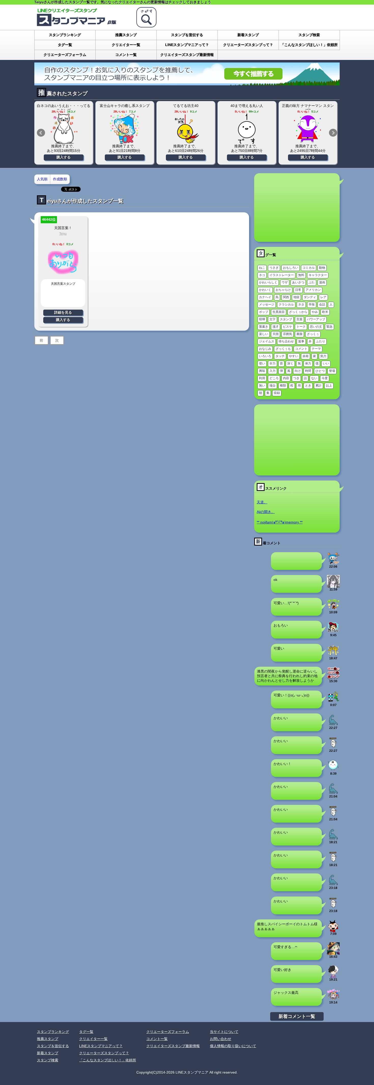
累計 (318, 385)
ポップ (263, 312)
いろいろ (265, 356)
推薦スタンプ (126, 35)
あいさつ (298, 282)
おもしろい (290, 267)
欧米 (325, 312)
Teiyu (63, 233)
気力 (323, 356)
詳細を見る (63, 312)
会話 (322, 304)
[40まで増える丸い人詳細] (247, 129)
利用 (262, 378)
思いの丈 (316, 326)
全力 (272, 363)
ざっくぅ (313, 334)
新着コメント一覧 (297, 1016)
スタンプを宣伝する (187, 35)
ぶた (312, 282)
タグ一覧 (65, 45)
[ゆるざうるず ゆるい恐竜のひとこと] (333, 724)
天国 (275, 334)
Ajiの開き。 (266, 512)
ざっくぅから (298, 312)
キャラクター (318, 275)
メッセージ (266, 304)
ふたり (320, 341)
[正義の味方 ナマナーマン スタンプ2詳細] (308, 129)
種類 (283, 385)
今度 (325, 378)
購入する (63, 157)
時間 (308, 371)
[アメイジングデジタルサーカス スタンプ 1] (333, 999)
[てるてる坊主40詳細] (185, 129)
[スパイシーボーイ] (333, 930)
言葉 (299, 319)
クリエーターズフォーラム (65, 55)
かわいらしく (268, 282)
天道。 (262, 502)
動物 (322, 267)
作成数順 (60, 179)
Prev (41, 133)
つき (296, 378)
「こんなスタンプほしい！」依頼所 (309, 45)
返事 (301, 341)
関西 (286, 297)
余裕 (306, 356)
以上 (329, 385)
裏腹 (299, 334)
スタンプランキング (65, 35)
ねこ (262, 267)
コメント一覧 (126, 55)
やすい (293, 356)
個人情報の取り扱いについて (233, 1046)
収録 (277, 393)
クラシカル (286, 304)
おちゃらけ (283, 290)
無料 (301, 275)
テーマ (316, 348)
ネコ (262, 275)
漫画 (322, 282)
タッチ (280, 356)
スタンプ (286, 319)
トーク (301, 326)
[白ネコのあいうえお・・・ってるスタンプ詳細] (63, 129)
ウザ (285, 282)
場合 (272, 385)
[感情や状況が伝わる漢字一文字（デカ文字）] (333, 654)
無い (262, 385)
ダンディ (310, 297)
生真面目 (278, 312)
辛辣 (312, 304)
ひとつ (320, 371)
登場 (332, 371)
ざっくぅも (283, 348)
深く (290, 363)
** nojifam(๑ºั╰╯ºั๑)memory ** (280, 522)
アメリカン (313, 290)
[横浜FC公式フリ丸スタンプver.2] (333, 563)
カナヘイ (265, 297)
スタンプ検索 (309, 35)
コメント (301, 348)
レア (323, 297)
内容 (286, 378)
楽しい (263, 334)
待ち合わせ (286, 341)
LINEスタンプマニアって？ (187, 45)
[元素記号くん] (333, 770)
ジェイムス (266, 341)
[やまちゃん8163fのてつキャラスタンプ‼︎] (333, 701)
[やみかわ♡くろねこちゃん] (333, 586)
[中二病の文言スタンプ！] (333, 677)
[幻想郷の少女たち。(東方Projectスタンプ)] (333, 953)
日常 (298, 290)
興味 (262, 371)
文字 (272, 319)
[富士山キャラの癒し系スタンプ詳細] (124, 129)
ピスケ (287, 326)
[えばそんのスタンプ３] (333, 631)
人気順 (42, 179)
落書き (263, 326)
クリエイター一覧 (126, 45)
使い (262, 363)
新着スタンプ (248, 35)
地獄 (296, 297)
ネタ (301, 304)
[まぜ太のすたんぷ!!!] (333, 976)
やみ (315, 312)
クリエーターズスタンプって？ (248, 45)
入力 (272, 371)
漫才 (275, 326)
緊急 (329, 326)
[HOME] (82, 25)
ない (314, 378)
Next (333, 133)
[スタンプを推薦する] (187, 83)
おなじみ (265, 348)
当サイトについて (224, 1032)
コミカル (309, 267)
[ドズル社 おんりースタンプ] (333, 609)
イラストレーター (281, 275)
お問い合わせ (220, 1039)
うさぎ (274, 267)
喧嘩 (262, 319)
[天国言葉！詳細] (63, 275)
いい (326, 363)
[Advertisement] (297, 207)
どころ (274, 378)
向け (298, 371)
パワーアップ (316, 319)
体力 (308, 363)
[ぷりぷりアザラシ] (333, 747)
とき (308, 385)
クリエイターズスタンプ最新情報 (187, 55)
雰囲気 (287, 334)
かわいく (265, 290)
